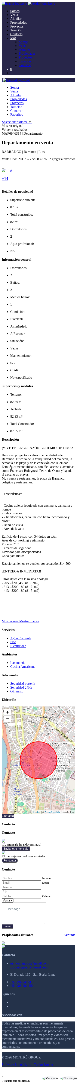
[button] (20, 621)
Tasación (16, 30)
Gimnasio (16, 691)
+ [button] (7, 712)
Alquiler (15, 18)
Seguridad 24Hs (21, 687)
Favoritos (16, 114)
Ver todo (69, 935)
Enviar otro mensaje (15, 848)
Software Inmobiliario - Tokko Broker (27, 1064)
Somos (14, 11)
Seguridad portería (22, 683)
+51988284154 (20, 982)
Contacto (16, 34)
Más (13, 38)
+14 (5, 178)
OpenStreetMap (53, 812)
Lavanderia (17, 662)
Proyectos (17, 26)
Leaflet (36, 812)
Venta (14, 15)
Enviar (7, 926)
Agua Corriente (20, 638)
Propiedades (18, 22)
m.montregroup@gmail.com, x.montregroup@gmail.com (29, 965)
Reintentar (9, 860)
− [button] (7, 718)
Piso (13, 642)
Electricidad (18, 646)
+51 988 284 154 (22, 985)
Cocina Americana (22, 666)
